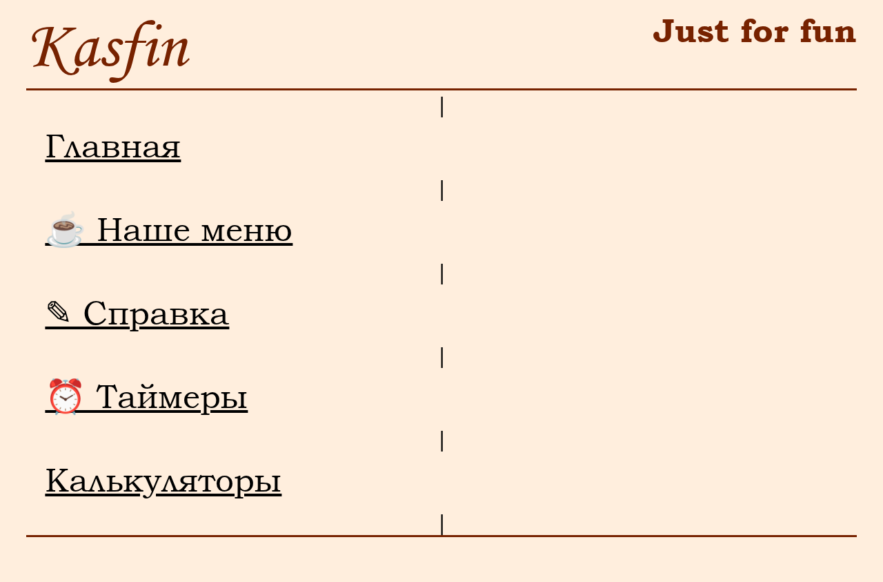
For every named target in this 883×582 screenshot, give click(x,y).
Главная (113, 146)
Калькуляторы (163, 480)
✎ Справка (137, 313)
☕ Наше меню (168, 229)
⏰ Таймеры (146, 396)
